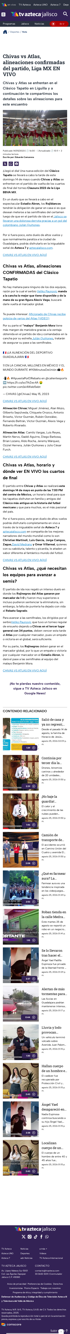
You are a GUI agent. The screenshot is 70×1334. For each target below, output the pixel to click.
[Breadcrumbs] (6, 32)
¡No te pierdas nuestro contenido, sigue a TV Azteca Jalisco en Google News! (35, 688)
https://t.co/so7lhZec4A (22, 382)
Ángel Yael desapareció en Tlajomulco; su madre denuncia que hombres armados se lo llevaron (54, 1107)
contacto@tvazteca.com (47, 1270)
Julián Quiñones (42, 338)
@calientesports (56, 378)
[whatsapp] (47, 1237)
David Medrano (22, 544)
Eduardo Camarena (24, 157)
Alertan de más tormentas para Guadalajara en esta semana (53, 991)
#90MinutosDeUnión (43, 369)
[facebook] (41, 1238)
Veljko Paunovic (47, 291)
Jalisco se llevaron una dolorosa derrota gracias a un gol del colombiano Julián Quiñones (35, 221)
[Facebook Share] (16, 164)
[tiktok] (35, 1238)
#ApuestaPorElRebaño (26, 378)
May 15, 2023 (40, 394)
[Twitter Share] (5, 164)
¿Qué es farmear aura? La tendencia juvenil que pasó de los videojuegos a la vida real (54, 876)
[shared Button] (11, 164)
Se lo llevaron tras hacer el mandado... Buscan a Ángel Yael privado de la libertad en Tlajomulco (53, 953)
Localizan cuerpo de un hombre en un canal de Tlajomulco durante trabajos (54, 1145)
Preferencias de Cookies (40, 1284)
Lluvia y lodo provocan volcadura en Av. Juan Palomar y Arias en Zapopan (54, 1030)
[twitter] (23, 1238)
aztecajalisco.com (41, 248)
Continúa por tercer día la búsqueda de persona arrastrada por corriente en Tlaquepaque (53, 760)
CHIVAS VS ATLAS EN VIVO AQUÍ (25, 255)
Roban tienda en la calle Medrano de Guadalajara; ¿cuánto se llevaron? (54, 914)
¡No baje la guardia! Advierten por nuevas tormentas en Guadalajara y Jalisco (52, 799)
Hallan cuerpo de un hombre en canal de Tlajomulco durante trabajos (54, 1068)
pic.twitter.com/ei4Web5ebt (22, 387)
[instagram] (29, 1238)
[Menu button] (3, 14)
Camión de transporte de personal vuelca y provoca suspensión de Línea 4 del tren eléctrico (54, 837)
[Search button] (65, 14)
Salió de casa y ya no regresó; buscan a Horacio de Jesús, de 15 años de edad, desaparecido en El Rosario (54, 722)
